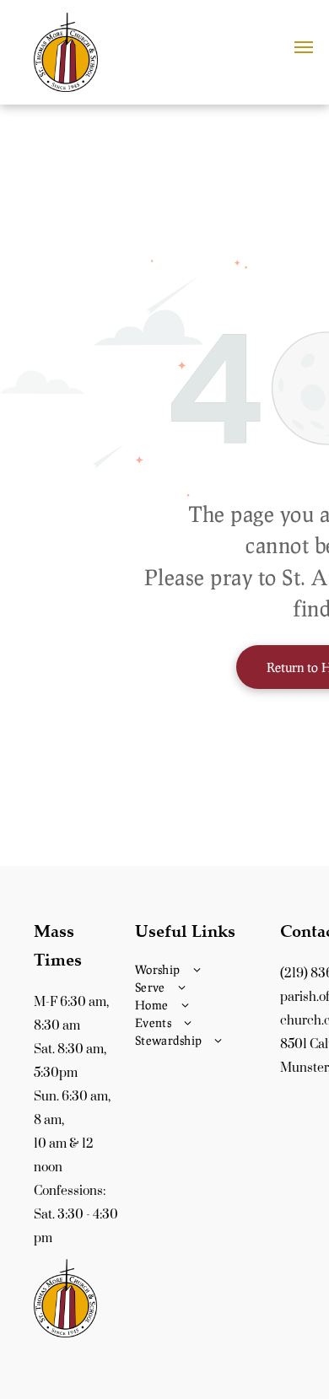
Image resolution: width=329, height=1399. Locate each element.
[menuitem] (203, 969)
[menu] (304, 47)
